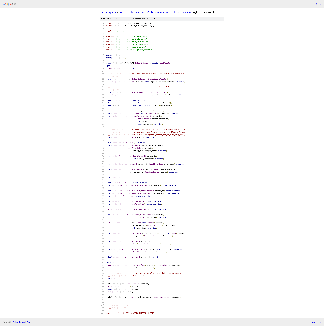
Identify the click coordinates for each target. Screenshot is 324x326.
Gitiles (15, 322)
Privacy (22, 322)
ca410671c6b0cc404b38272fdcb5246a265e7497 (144, 12)
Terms (29, 322)
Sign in (318, 4)
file (152, 18)
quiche (103, 12)
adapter (186, 12)
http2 (177, 12)
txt (313, 322)
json (319, 322)
